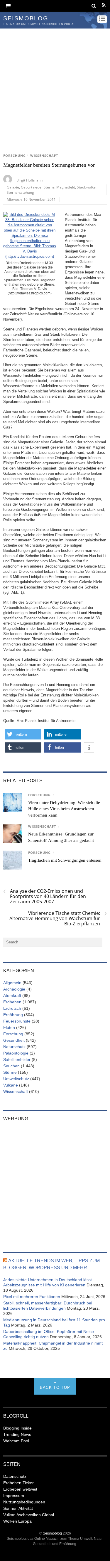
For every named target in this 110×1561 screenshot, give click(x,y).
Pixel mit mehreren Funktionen (31, 1296)
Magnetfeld (65, 187)
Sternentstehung (20, 192)
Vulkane (10, 1085)
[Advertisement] (55, 86)
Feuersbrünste (17, 1021)
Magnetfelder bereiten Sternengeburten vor (49, 165)
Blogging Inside (17, 1428)
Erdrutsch (12, 1008)
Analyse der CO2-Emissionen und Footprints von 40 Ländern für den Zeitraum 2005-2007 (44, 896)
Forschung (14, 156)
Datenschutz (14, 1476)
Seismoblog (52, 1533)
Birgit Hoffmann (29, 180)
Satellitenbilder (17, 1059)
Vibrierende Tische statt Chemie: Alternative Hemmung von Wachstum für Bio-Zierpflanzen (58, 918)
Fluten (9, 1027)
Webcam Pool (16, 1441)
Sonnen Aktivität (18, 1508)
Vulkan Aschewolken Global (28, 1514)
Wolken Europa (17, 1521)
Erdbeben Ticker (18, 1482)
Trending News (17, 1434)
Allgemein (12, 982)
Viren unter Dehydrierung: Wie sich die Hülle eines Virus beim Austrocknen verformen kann (64, 809)
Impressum (13, 1495)
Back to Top (55, 1387)
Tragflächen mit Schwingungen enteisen (64, 860)
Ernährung (13, 1014)
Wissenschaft (44, 156)
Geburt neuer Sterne (38, 187)
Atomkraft (12, 995)
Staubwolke (86, 187)
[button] (23, 734)
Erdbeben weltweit (20, 1489)
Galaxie (13, 187)
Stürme (10, 1072)
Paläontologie (15, 1053)
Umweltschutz (16, 1078)
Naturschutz (14, 1046)
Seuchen (11, 1066)
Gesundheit (14, 1040)
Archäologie (14, 989)
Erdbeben (12, 1002)
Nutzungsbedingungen (24, 1502)
